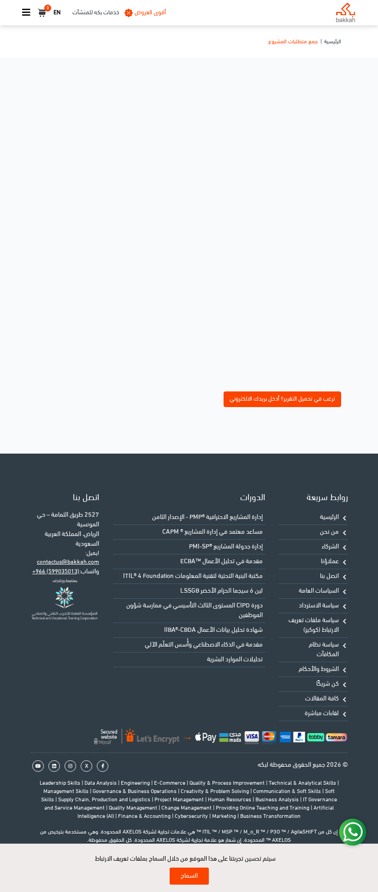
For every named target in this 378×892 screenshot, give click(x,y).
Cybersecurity (192, 816)
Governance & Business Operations (135, 791)
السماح (189, 876)
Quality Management (134, 808)
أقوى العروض (150, 13)
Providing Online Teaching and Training (263, 808)
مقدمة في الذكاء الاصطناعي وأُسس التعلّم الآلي (204, 644)
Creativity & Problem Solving (215, 791)
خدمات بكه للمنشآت (95, 13)
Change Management (187, 808)
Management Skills (66, 791)
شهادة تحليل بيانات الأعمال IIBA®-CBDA (213, 630)
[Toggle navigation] (26, 13)
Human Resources (230, 800)
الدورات (252, 498)
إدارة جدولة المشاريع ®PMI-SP (226, 546)
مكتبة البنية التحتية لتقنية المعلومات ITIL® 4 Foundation (193, 576)
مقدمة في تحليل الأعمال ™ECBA (221, 561)
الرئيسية (332, 42)
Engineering (136, 783)
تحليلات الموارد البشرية (235, 659)
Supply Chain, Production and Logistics (105, 800)
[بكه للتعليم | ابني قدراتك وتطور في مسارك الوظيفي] (345, 12)
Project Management (179, 800)
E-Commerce (170, 783)
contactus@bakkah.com (68, 562)
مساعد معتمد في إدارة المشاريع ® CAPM (212, 532)
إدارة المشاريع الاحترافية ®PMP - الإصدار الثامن (207, 517)
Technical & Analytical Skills (303, 783)
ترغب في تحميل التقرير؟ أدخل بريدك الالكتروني (282, 399)
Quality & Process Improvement (227, 783)
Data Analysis (101, 783)
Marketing (224, 816)
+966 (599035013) (55, 572)
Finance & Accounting (145, 816)
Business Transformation (270, 816)
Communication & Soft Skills (287, 791)
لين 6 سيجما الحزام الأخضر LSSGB (221, 591)
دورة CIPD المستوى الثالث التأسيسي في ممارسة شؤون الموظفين (194, 610)
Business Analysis (277, 800)
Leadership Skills (61, 783)
